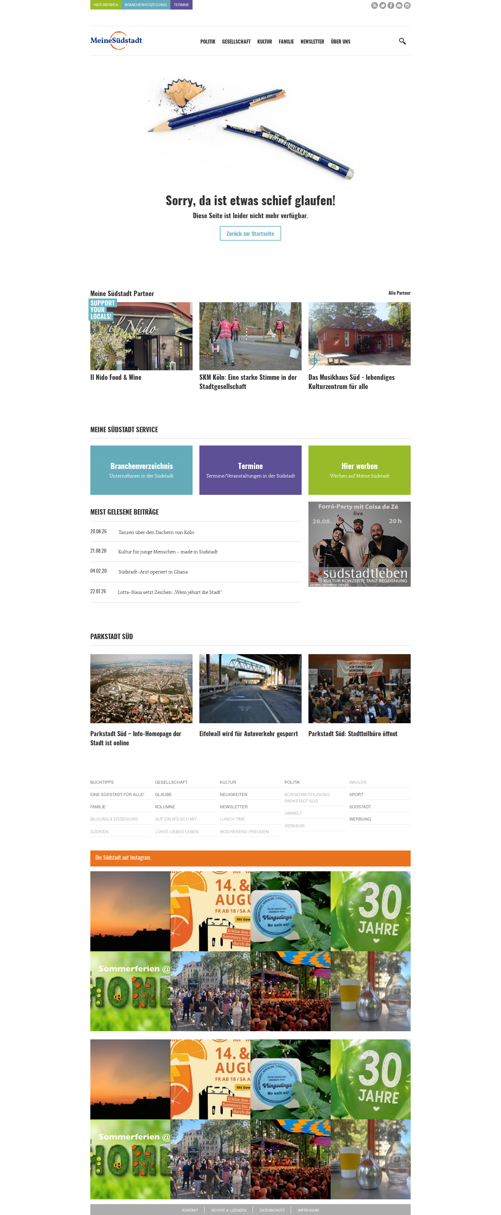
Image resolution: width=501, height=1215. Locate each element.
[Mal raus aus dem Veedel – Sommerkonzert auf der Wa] (290, 991)
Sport (356, 794)
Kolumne (165, 806)
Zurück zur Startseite (250, 234)
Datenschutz (272, 1210)
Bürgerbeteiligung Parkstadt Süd (307, 797)
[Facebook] (391, 7)
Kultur (264, 42)
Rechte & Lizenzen (228, 1210)
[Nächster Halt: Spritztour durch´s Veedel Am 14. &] (210, 911)
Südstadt (360, 806)
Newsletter (312, 42)
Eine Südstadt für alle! (117, 794)
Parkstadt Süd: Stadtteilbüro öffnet (352, 734)
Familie (286, 42)
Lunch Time (232, 819)
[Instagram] (407, 7)
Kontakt (190, 1210)
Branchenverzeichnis (146, 4)
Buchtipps (102, 782)
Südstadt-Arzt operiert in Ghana (153, 572)
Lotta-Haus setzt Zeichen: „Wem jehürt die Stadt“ (170, 592)
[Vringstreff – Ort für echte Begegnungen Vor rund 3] (371, 911)
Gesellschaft (236, 42)
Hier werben (106, 4)
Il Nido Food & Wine (115, 378)
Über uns (340, 42)
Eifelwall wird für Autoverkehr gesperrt (248, 734)
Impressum (308, 1210)
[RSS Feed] (374, 7)
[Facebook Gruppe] (399, 7)
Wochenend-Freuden (244, 831)
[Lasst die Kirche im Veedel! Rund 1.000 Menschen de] (210, 991)
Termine (181, 4)
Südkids (99, 831)
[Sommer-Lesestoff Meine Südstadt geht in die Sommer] (130, 911)
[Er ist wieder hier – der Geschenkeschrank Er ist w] (371, 991)
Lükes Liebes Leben (177, 831)
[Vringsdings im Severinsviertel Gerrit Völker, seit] (290, 911)
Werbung (360, 819)
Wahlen (358, 782)
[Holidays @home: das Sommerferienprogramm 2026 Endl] (130, 991)
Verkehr (295, 825)
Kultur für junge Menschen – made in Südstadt (168, 552)
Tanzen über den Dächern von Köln (156, 532)
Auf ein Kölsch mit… (178, 819)
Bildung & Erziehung (114, 819)
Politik (207, 42)
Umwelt (293, 813)
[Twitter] (382, 7)
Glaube (163, 794)
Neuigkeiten (233, 794)
